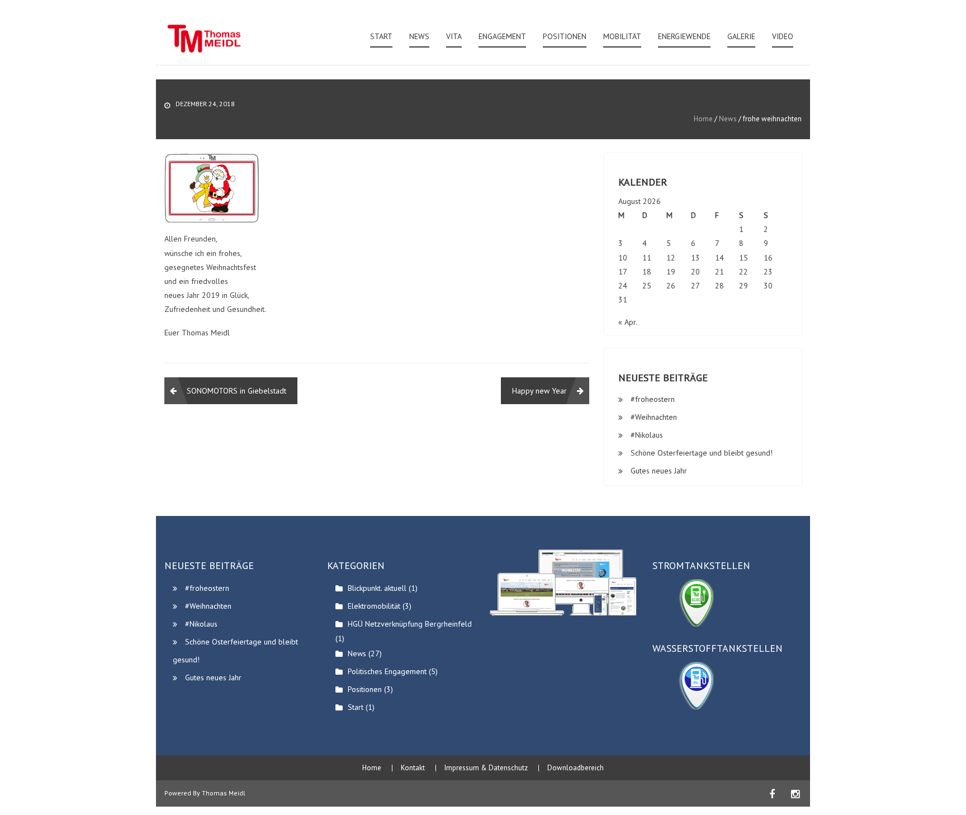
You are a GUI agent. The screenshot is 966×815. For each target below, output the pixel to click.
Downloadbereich (575, 768)
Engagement (502, 36)
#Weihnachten (654, 417)
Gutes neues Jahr (659, 471)
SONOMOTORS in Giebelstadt (236, 391)
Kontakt (413, 768)
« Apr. (627, 322)
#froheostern (653, 399)
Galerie (741, 36)
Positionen (564, 36)
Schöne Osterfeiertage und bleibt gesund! (702, 453)
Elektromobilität (374, 606)
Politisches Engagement (387, 671)
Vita (454, 36)
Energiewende (684, 36)
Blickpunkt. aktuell (377, 588)
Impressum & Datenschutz (486, 768)
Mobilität (622, 36)
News (419, 36)
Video (782, 36)
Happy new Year (539, 391)
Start (381, 36)
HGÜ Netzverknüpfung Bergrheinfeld (410, 624)
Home (703, 119)
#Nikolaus (647, 435)
